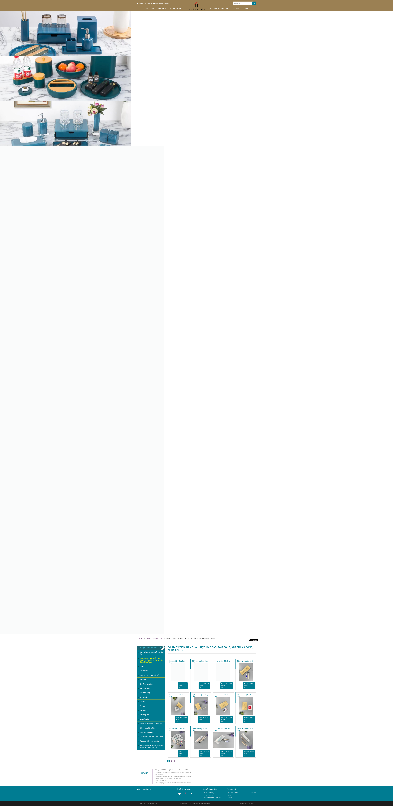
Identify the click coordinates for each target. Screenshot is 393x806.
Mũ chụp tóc (144, 702)
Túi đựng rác (144, 715)
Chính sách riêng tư (148, 803)
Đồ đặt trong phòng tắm (154, 638)
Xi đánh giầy (144, 697)
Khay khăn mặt (145, 688)
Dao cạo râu (144, 671)
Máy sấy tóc (144, 719)
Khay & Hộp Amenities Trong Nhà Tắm (151, 653)
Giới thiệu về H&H (233, 793)
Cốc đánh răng (145, 693)
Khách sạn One (208, 795)
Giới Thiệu (162, 9)
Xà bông (143, 680)
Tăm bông (143, 710)
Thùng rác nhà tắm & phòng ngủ (151, 724)
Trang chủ (149, 9)
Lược (142, 666)
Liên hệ (245, 9)
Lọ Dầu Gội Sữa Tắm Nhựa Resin (151, 737)
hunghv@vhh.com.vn (162, 3)
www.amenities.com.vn (184, 783)
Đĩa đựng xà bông (146, 684)
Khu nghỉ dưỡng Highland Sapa (212, 797)
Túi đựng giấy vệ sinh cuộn (149, 741)
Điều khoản (139, 803)
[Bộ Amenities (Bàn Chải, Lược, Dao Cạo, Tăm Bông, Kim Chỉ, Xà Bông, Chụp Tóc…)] (178, 672)
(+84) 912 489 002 (144, 3)
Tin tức (235, 9)
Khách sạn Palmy (209, 793)
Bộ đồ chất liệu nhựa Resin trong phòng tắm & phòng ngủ (151, 746)
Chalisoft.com (252, 803)
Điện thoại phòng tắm (147, 728)
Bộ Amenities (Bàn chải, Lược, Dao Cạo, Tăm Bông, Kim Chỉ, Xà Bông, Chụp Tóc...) (151, 660)
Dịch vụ (230, 795)
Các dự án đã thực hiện (218, 9)
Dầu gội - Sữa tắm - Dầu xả (149, 675)
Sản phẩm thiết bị (177, 9)
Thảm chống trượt (146, 732)
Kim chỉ (142, 706)
